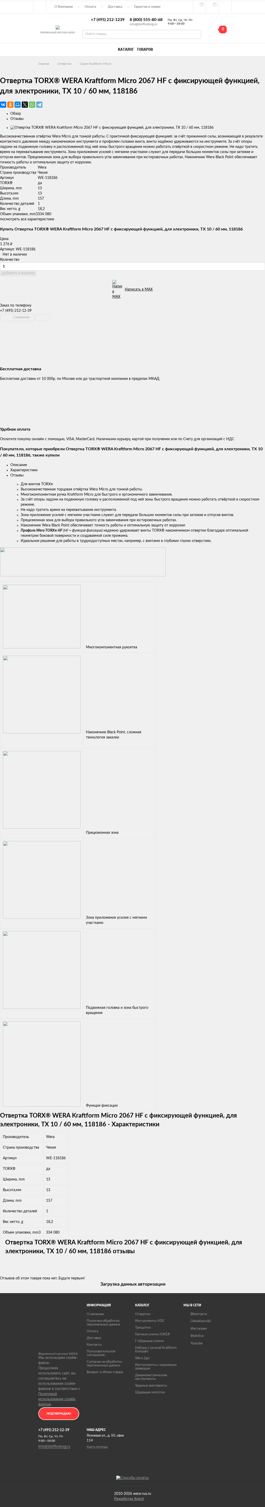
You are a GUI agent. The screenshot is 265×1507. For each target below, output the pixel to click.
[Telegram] (39, 105)
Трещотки (143, 1327)
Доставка (115, 7)
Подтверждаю (59, 1413)
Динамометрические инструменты (151, 1377)
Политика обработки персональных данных (103, 1322)
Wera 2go (142, 1358)
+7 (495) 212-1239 (107, 20)
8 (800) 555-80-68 (146, 20)
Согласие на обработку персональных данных (104, 1363)
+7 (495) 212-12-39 (16, 311)
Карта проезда (97, 1446)
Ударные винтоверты (151, 1385)
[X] (25, 105)
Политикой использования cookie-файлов (57, 1399)
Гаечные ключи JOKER (152, 1334)
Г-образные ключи (149, 1341)
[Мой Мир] (17, 105)
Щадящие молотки (150, 1392)
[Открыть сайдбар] (39, 6)
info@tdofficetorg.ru (143, 24)
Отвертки (64, 63)
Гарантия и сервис (147, 7)
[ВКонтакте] (3, 105)
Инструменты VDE (149, 1321)
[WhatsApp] (32, 105)
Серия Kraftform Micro (95, 63)
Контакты (94, 1344)
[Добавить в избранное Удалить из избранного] (42, 317)
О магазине (95, 1314)
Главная (43, 63)
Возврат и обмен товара (105, 1372)
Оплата (90, 7)
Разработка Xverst (129, 1499)
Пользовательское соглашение (101, 1353)
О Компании (63, 7)
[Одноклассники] (10, 105)
